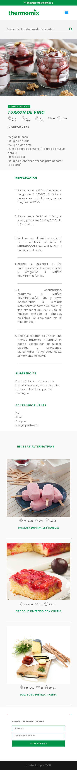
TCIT (48, 765)
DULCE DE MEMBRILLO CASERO (38, 694)
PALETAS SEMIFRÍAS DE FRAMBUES (38, 527)
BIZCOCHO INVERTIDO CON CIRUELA (38, 611)
